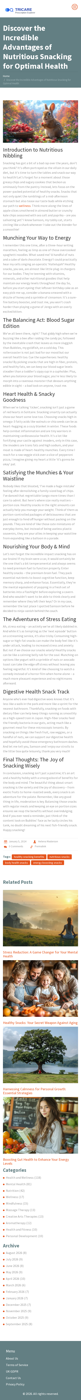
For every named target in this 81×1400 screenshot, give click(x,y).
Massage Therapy (20, 1210)
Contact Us (13, 1378)
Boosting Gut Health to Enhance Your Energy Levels (36, 1161)
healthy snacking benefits (29, 857)
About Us (12, 1358)
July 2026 (14, 1259)
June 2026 (15, 1266)
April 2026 (15, 1279)
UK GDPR (12, 1371)
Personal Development (24, 1236)
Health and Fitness (21, 1229)
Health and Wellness (23, 1177)
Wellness (15, 1197)
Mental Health (18, 1184)
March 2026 (15, 1285)
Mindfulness (17, 1203)
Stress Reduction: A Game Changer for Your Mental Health (40, 954)
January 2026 (17, 1298)
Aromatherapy (18, 1223)
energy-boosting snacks (47, 862)
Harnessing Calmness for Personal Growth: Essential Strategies (34, 1091)
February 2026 (17, 1292)
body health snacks (16, 862)
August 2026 (16, 1253)
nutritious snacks (60, 857)
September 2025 (19, 1324)
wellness (25, 206)
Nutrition (15, 1191)
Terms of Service (17, 1365)
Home (6, 76)
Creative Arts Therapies (24, 1216)
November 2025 (18, 1311)
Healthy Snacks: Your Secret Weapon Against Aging (40, 1023)
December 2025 (18, 1305)
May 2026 (14, 1272)
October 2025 (17, 1317)
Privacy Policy (15, 1384)
